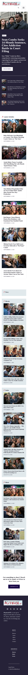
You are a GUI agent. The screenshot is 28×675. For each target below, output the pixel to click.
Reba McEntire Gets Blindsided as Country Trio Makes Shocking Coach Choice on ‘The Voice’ (16, 88)
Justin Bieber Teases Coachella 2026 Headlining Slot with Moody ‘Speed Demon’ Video (15, 95)
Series (6, 230)
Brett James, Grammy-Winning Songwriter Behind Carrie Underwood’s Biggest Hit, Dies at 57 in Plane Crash (14, 543)
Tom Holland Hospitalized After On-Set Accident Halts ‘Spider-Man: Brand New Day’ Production (16, 103)
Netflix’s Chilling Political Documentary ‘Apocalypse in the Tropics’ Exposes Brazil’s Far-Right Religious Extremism (14, 318)
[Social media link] (7, 609)
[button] (18, 8)
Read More (7, 69)
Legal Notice (11, 667)
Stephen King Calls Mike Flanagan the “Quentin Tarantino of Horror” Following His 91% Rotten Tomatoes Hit (14, 451)
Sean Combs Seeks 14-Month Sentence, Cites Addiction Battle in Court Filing (14, 45)
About (14, 639)
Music (4, 35)
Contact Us (14, 586)
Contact (14, 641)
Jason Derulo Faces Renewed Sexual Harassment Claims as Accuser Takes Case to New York (14, 272)
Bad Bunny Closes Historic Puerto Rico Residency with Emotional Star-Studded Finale (13, 219)
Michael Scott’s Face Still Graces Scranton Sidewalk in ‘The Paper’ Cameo (14, 245)
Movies (6, 175)
